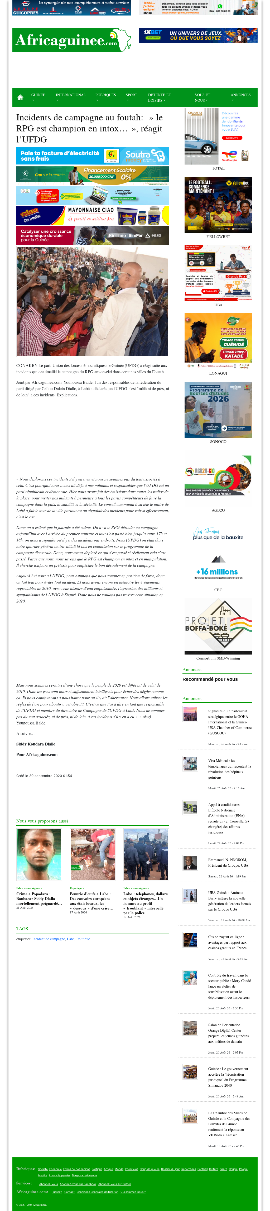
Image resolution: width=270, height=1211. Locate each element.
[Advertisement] (135, 72)
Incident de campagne (48, 938)
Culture (213, 1169)
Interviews (131, 1169)
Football (202, 1169)
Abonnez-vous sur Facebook (78, 1184)
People (243, 1169)
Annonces (241, 94)
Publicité (57, 1191)
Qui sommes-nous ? (133, 1191)
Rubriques (105, 94)
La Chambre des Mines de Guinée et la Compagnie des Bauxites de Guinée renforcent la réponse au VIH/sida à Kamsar (229, 1123)
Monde (119, 1169)
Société (43, 1169)
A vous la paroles (59, 1175)
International (71, 94)
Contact (69, 1191)
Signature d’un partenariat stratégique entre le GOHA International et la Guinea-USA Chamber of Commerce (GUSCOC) (230, 721)
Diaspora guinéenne (84, 1175)
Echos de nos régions (76, 1169)
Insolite (42, 1175)
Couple (233, 1169)
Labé (70, 938)
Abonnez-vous (48, 1184)
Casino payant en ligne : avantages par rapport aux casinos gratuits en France (227, 942)
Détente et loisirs (159, 97)
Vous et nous (202, 97)
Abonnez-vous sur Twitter (114, 1184)
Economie (55, 1169)
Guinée (38, 94)
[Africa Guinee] (71, 40)
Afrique (108, 1169)
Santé (223, 1169)
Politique (83, 938)
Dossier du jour (170, 1169)
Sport (131, 94)
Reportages (188, 1169)
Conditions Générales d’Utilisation (97, 1191)
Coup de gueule (150, 1169)
